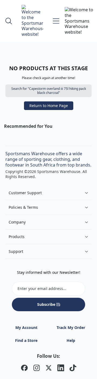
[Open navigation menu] (56, 21)
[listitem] (24, 368)
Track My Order (71, 327)
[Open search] (8, 21)
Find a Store (26, 340)
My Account (26, 327)
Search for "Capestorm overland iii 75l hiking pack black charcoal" (48, 90)
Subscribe (46, 304)
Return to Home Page (48, 105)
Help (71, 340)
